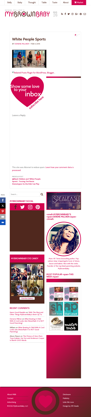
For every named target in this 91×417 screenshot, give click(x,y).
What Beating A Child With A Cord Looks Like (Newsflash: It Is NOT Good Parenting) (27, 321)
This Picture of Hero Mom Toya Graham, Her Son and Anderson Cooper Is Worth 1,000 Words (27, 338)
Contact (10, 398)
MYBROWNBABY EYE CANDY (24, 258)
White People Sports (29, 39)
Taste (54, 2)
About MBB (11, 394)
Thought (32, 2)
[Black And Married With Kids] (56, 324)
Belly (9, 2)
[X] (3, 205)
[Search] (41, 194)
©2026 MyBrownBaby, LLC (17, 406)
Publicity (66, 398)
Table (44, 2)
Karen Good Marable (18, 312)
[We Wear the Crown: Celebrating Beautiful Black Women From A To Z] (19, 272)
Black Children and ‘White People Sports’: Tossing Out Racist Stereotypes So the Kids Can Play (26, 181)
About (66, 2)
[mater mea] (71, 324)
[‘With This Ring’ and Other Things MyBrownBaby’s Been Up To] (35, 272)
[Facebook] (3, 200)
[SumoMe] (3, 222)
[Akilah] (56, 309)
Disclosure (67, 394)
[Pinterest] (3, 211)
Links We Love (68, 402)
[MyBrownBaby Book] (56, 294)
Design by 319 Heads (71, 406)
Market (80, 2)
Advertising (11, 402)
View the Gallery (27, 298)
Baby (20, 2)
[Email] (3, 217)
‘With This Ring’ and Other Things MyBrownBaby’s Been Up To (26, 313)
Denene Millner (22, 44)
